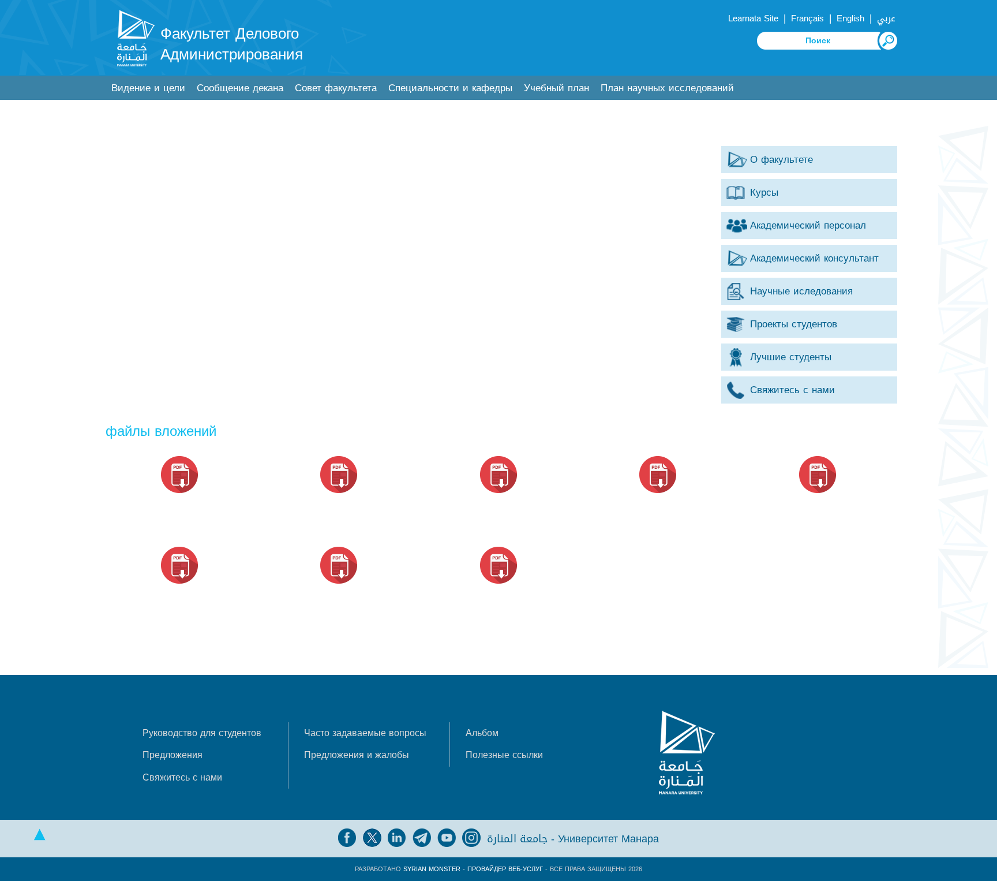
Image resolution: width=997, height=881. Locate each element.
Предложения (173, 755)
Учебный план (556, 88)
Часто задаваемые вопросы (365, 733)
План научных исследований (667, 88)
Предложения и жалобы (356, 755)
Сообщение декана (240, 88)
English (850, 18)
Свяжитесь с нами (182, 777)
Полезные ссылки (504, 755)
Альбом (482, 733)
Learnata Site (753, 18)
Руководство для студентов (202, 733)
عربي (886, 18)
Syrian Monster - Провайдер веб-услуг (473, 869)
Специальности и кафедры (450, 88)
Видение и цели (148, 88)
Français (807, 18)
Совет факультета (336, 88)
